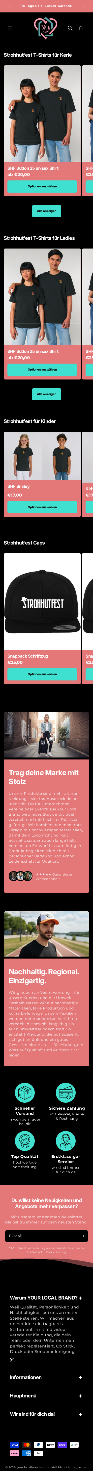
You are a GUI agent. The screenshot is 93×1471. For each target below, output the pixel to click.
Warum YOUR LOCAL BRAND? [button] (44, 1298)
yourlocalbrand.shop (32, 1467)
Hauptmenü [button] (23, 1396)
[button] (9, 28)
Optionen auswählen (42, 186)
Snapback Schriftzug (27, 656)
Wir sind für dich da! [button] (32, 1414)
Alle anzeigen (46, 211)
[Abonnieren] (82, 1236)
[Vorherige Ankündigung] (9, 5)
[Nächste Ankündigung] (83, 5)
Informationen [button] (26, 1377)
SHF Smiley (18, 486)
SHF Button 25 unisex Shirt (32, 168)
